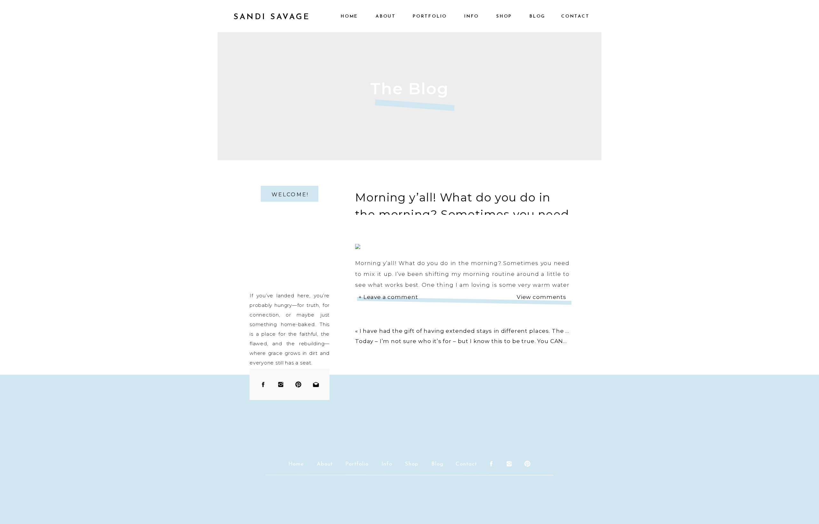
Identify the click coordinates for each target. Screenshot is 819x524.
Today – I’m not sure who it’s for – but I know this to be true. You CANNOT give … (475, 341)
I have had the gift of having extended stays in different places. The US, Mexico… (481, 331)
